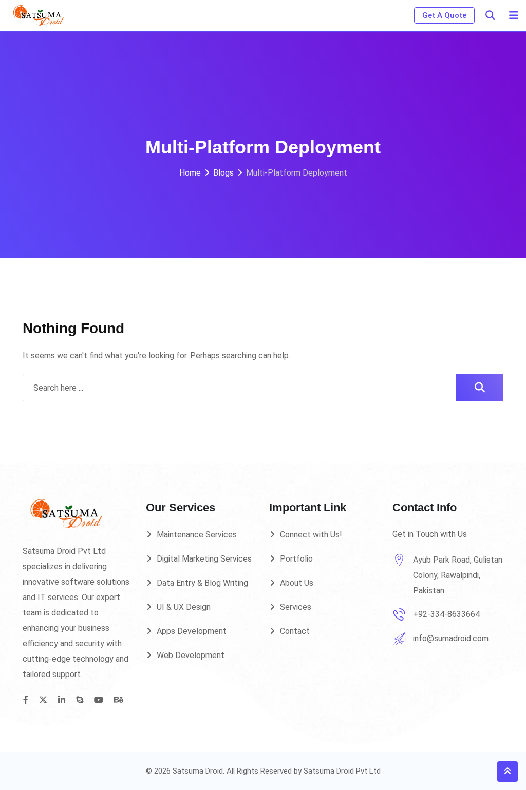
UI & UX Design (184, 607)
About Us (296, 583)
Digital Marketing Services (204, 559)
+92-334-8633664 (446, 614)
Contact (295, 631)
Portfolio (296, 559)
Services (295, 607)
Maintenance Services (197, 534)
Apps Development (192, 631)
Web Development (190, 655)
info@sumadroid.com (451, 638)
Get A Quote (444, 15)
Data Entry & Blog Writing (202, 583)
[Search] (490, 15)
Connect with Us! (311, 534)
